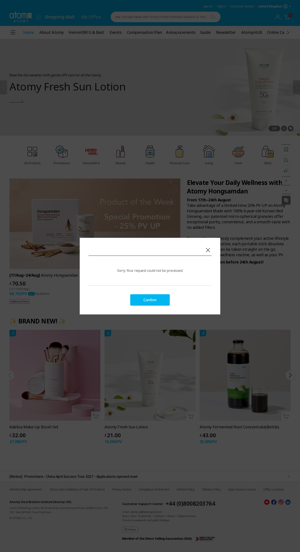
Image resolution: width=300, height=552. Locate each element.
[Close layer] (207, 250)
